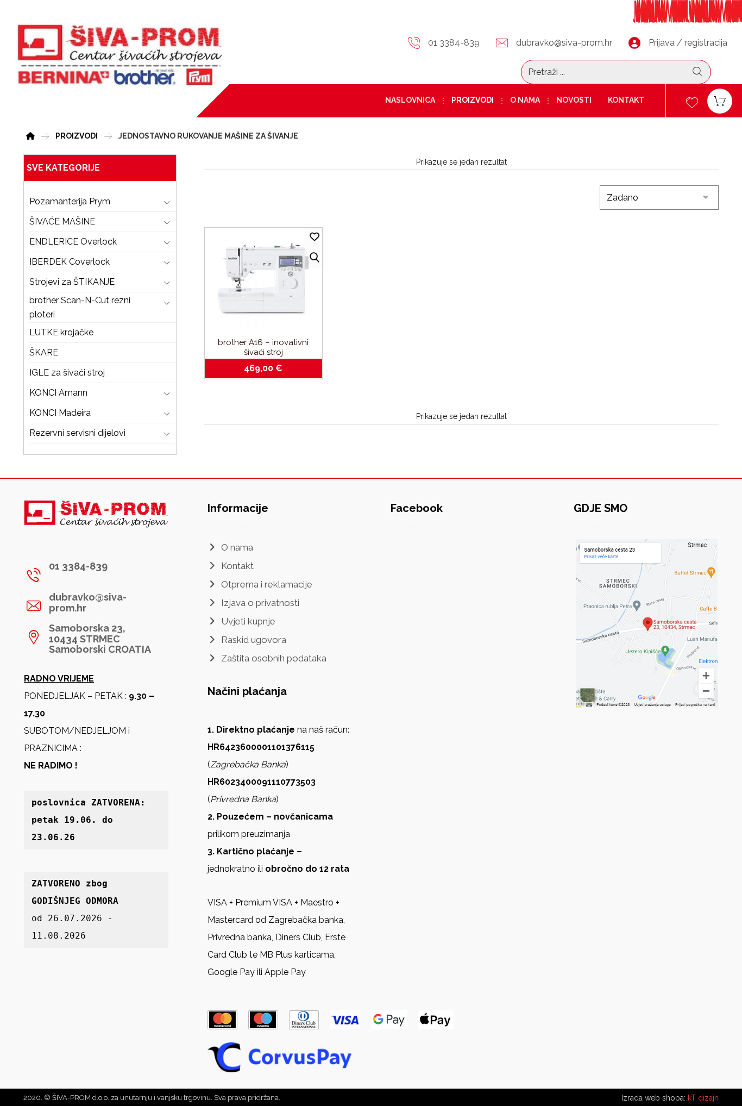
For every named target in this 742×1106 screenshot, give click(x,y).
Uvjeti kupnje (248, 621)
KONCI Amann (58, 393)
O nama (237, 547)
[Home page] (30, 134)
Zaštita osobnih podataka (273, 658)
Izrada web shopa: (653, 1097)
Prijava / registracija (688, 43)
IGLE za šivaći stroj (67, 372)
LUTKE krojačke (61, 332)
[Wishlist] (692, 101)
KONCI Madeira (60, 413)
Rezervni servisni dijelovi (77, 433)
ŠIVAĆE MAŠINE (62, 221)
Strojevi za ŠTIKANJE (72, 282)
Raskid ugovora (253, 639)
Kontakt (237, 565)
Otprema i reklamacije (266, 584)
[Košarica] (719, 100)
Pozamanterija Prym (69, 201)
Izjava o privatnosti (260, 602)
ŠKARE (43, 352)
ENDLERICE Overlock (73, 241)
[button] (92, 575)
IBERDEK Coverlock (69, 262)
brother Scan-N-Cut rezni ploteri (79, 307)
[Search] (697, 72)
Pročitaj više (270, 368)
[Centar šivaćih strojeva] (120, 56)
